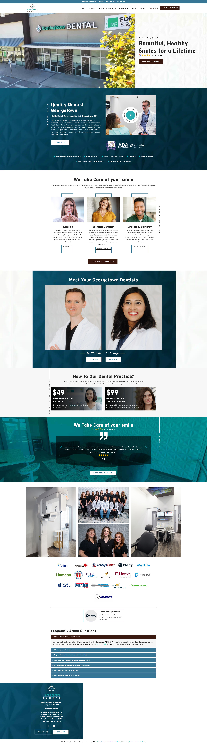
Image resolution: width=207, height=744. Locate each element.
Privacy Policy (101, 741)
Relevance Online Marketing (137, 741)
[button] (151, 55)
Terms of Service (110, 741)
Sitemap (118, 741)
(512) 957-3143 (101, 644)
